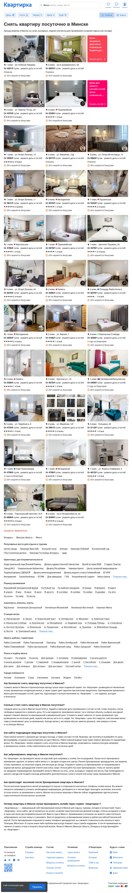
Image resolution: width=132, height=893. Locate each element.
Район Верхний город (60, 646)
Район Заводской (82, 646)
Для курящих (47, 657)
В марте (112, 587)
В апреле (8, 591)
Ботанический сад (100, 548)
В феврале (99, 587)
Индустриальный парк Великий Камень (22, 564)
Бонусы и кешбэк (54, 872)
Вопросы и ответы (55, 862)
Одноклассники (120, 867)
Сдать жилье (74, 852)
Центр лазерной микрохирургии (102, 568)
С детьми (28, 662)
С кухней (76, 662)
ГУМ (67, 576)
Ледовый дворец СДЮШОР (17, 572)
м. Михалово (82, 618)
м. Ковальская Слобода (15, 622)
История (93, 857)
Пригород (51, 642)
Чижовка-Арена (76, 568)
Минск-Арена (103, 576)
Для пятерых (39, 666)
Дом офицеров (54, 576)
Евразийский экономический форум (21, 587)
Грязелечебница (27, 576)
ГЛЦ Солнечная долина (15, 552)
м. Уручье (27, 618)
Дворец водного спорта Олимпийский (82, 572)
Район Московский (89, 642)
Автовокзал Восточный (82, 607)
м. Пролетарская (12, 618)
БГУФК (41, 576)
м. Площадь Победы (95, 622)
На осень (8, 596)
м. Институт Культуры (14, 627)
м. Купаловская (37, 622)
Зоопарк (64, 548)
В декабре (100, 591)
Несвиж (7, 677)
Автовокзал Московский (56, 607)
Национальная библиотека (30, 568)
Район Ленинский (102, 646)
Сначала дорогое (98, 657)
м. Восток (8, 631)
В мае (18, 591)
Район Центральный (37, 646)
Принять (37, 887)
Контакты (29, 857)
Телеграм (117, 862)
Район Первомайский (14, 646)
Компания (93, 852)
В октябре (75, 591)
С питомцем (62, 657)
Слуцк (31, 677)
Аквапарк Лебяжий (80, 548)
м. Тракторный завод (26, 631)
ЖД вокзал (9, 607)
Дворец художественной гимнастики (61, 564)
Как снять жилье (54, 852)
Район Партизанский (33, 642)
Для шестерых (55, 666)
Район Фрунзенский (110, 642)
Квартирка (19, 5)
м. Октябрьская (66, 618)
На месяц (33, 657)
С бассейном (89, 662)
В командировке (79, 657)
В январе (86, 587)
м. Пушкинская (51, 627)
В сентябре (62, 591)
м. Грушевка (85, 627)
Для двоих (118, 662)
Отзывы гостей (53, 867)
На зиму (19, 596)
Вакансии (93, 867)
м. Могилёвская (68, 627)
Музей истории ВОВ (91, 564)
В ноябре (87, 591)
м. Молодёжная (54, 622)
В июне (27, 591)
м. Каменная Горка (100, 618)
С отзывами (104, 662)
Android (10, 860)
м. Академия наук (73, 622)
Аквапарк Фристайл (29, 548)
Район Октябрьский (68, 642)
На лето (112, 591)
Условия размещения (74, 859)
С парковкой (42, 662)
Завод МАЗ (9, 568)
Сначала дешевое (12, 662)
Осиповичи (19, 677)
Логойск (78, 677)
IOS (5, 860)
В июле (38, 591)
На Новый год (48, 587)
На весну (31, 596)
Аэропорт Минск (104, 607)
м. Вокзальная (34, 627)
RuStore (18, 860)
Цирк (64, 552)
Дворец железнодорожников (47, 572)
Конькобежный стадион (83, 576)
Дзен (115, 872)
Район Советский (12, 642)
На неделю (20, 657)
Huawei (14, 860)
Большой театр (49, 548)
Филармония (10, 576)
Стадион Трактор (112, 564)
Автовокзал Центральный (29, 607)
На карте (8, 657)
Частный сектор (73, 666)
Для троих (9, 666)
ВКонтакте (118, 857)
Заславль (55, 677)
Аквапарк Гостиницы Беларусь (44, 552)
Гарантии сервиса (55, 857)
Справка (29, 852)
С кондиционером (60, 662)
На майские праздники (68, 587)
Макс (115, 852)
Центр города (10, 548)
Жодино (67, 677)
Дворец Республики (56, 568)
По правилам (9, 887)
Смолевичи (42, 677)
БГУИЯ (106, 572)
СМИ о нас (94, 862)
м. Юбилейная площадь (105, 627)
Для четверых (23, 666)
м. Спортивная (115, 622)
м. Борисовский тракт (45, 618)
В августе (49, 591)
